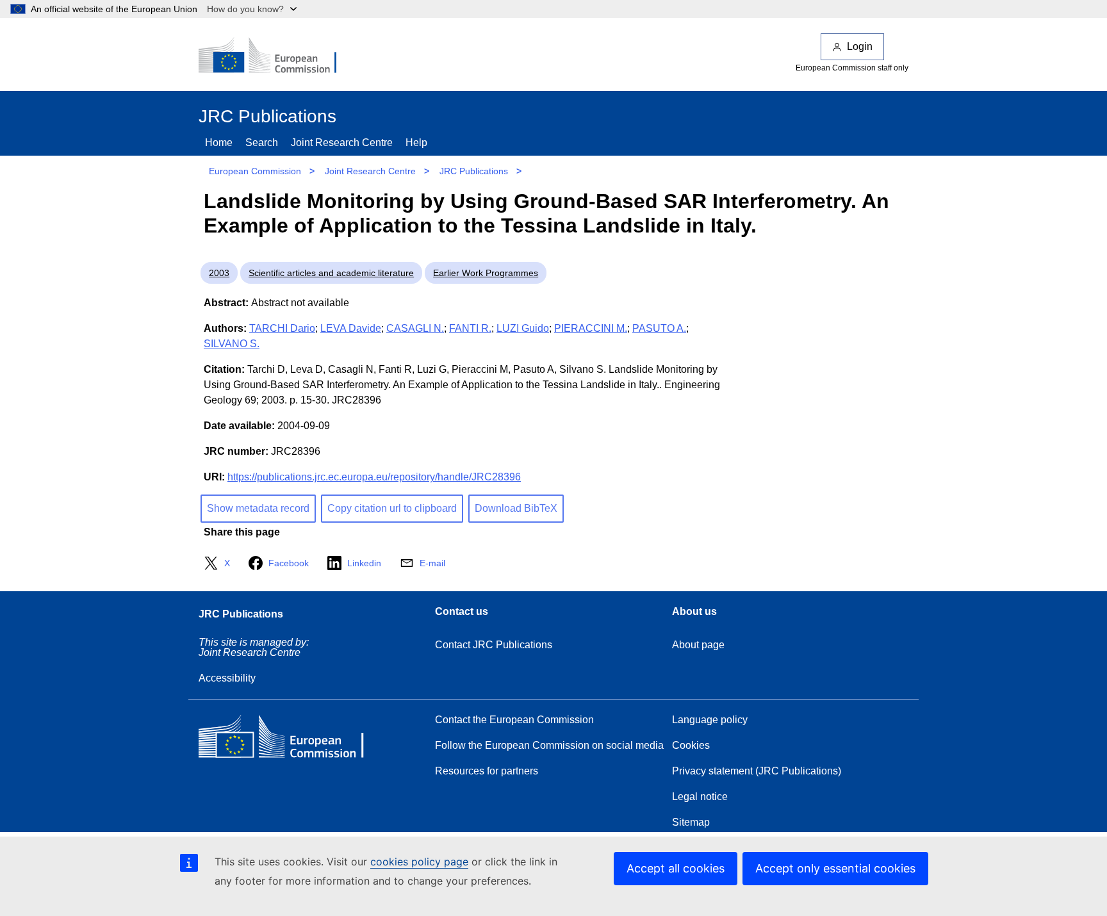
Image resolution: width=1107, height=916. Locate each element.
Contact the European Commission (514, 719)
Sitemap (691, 822)
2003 (219, 273)
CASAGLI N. (415, 328)
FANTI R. (470, 328)
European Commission (255, 171)
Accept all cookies (676, 868)
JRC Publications (473, 171)
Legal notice (700, 796)
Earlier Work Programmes (485, 273)
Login (860, 46)
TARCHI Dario (282, 328)
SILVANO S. (231, 343)
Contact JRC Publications (493, 644)
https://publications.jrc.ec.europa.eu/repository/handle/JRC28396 (374, 476)
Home (219, 142)
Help (416, 142)
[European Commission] (276, 56)
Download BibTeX (516, 508)
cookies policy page (419, 861)
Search (261, 142)
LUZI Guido (522, 328)
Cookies (691, 745)
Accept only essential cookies (835, 868)
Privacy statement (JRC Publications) (756, 770)
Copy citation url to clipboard (392, 508)
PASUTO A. (659, 328)
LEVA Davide (350, 328)
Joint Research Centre (342, 142)
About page (698, 644)
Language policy (710, 719)
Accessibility (227, 678)
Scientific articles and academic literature (331, 273)
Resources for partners (486, 770)
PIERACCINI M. (590, 328)
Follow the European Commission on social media (549, 745)
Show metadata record (258, 508)
